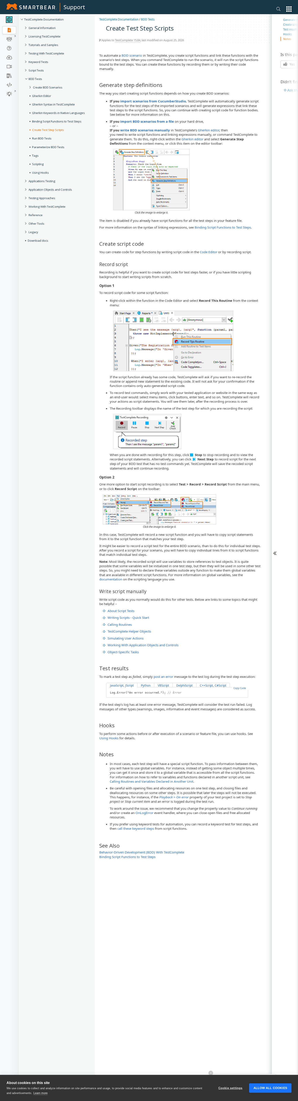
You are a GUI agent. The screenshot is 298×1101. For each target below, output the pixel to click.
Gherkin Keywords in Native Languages (58, 113)
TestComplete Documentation (44, 19)
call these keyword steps (135, 828)
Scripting (38, 164)
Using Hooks (40, 173)
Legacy (33, 232)
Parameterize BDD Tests (48, 147)
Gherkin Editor (41, 96)
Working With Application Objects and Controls (143, 645)
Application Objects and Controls (50, 190)
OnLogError (144, 813)
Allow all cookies (270, 1088)
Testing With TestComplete (46, 53)
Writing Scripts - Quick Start (128, 617)
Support (74, 7)
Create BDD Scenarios (47, 87)
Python (146, 685)
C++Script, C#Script (213, 685)
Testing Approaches (42, 198)
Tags (35, 156)
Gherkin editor (208, 130)
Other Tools (36, 224)
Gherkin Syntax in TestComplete (53, 104)
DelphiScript (184, 685)
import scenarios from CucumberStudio (153, 101)
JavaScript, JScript (122, 685)
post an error (163, 676)
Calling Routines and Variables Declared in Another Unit (151, 781)
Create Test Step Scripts (48, 130)
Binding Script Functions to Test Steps (56, 121)
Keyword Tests (38, 62)
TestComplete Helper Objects (129, 631)
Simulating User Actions (126, 638)
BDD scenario (132, 55)
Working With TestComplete (47, 207)
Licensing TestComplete (44, 36)
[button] (289, 9)
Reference (36, 215)
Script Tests (36, 70)
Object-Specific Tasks (123, 652)
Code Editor (208, 252)
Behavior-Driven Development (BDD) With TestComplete (141, 852)
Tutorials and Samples (43, 45)
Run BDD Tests (41, 138)
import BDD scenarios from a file (147, 121)
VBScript (163, 685)
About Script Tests (121, 611)
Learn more (40, 1093)
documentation (110, 579)
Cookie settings (230, 1088)
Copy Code (239, 688)
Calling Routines (120, 624)
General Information (42, 28)
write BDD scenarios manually (145, 130)
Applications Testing (42, 181)
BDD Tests (35, 79)
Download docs (38, 241)
